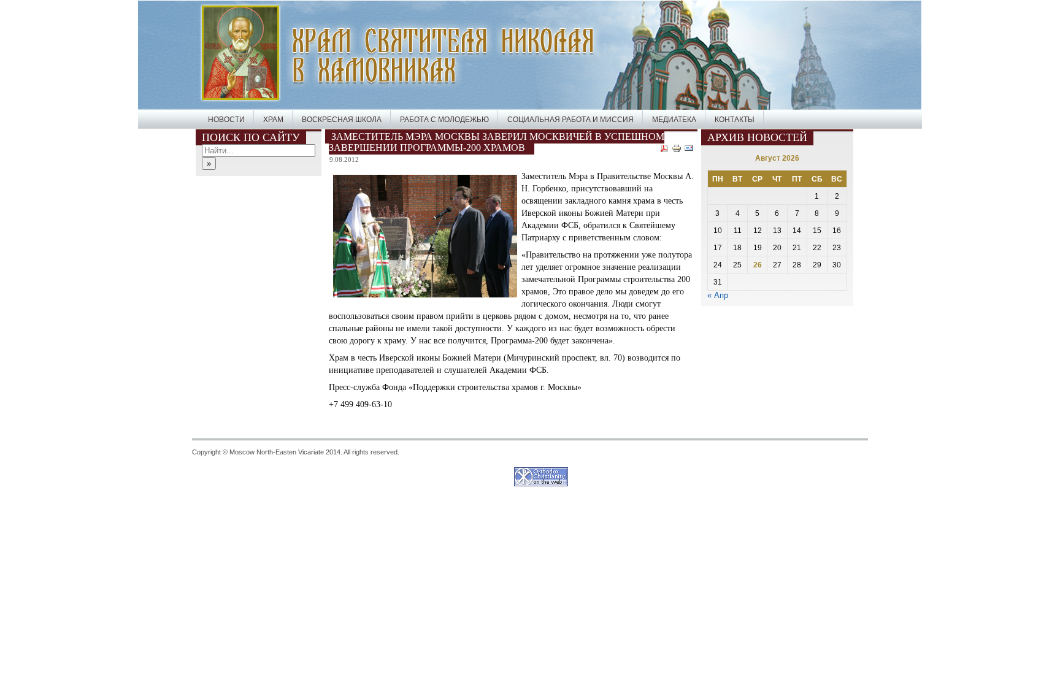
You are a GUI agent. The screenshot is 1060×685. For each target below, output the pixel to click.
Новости (226, 119)
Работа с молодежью (444, 119)
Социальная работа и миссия (570, 119)
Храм (273, 119)
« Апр (717, 295)
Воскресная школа (342, 119)
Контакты (735, 119)
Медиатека (674, 119)
